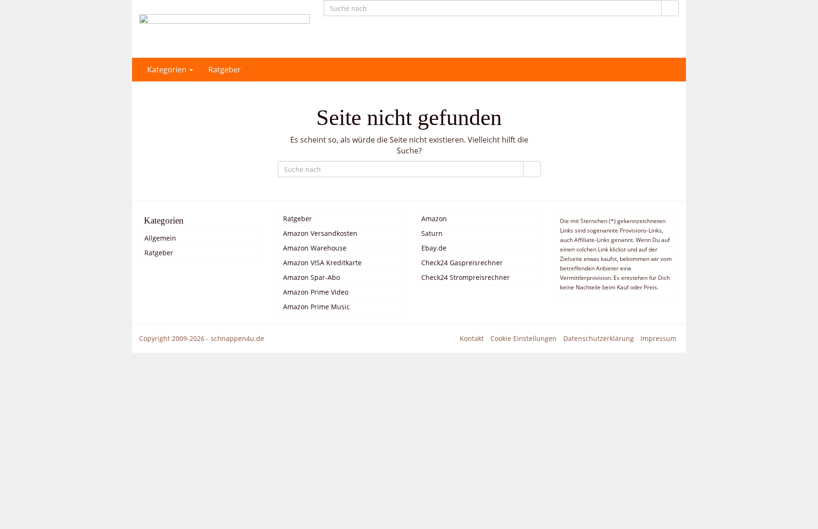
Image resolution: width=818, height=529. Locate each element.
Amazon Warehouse (315, 247)
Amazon (434, 218)
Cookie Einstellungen (523, 338)
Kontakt (472, 338)
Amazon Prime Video (315, 291)
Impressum (658, 338)
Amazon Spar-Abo (311, 277)
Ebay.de (433, 247)
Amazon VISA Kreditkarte (322, 262)
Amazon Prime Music (316, 306)
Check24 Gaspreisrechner (462, 262)
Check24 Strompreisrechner (465, 277)
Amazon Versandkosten (320, 233)
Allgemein (160, 237)
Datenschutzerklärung (598, 338)
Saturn (432, 233)
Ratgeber (224, 69)
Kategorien (167, 69)
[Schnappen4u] (224, 29)
